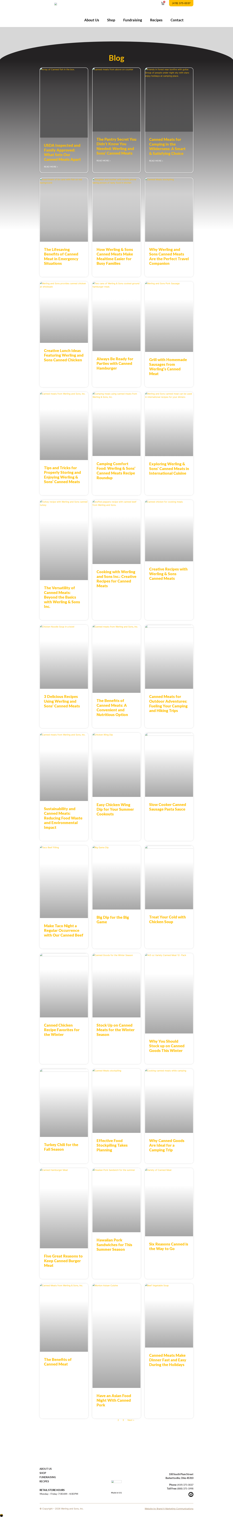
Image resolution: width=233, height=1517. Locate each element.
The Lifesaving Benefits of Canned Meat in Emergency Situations (61, 256)
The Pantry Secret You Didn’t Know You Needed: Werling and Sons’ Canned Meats (116, 146)
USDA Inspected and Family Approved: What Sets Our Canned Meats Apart (62, 152)
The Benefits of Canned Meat (58, 1361)
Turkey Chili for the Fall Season (61, 1147)
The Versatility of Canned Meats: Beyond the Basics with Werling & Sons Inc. (62, 597)
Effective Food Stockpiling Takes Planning (112, 1145)
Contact (177, 20)
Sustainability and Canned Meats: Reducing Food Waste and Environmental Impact (63, 818)
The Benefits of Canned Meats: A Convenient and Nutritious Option (112, 707)
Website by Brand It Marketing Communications (169, 1508)
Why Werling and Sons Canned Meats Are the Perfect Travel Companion (169, 256)
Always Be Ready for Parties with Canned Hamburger (115, 363)
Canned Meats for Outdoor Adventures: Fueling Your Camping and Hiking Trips (168, 703)
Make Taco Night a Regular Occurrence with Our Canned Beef (63, 930)
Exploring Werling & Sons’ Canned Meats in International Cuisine (169, 468)
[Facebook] (191, 1494)
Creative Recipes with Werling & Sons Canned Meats (168, 574)
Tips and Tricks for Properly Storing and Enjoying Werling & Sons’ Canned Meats (62, 474)
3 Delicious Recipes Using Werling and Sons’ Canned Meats (62, 701)
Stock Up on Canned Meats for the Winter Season (116, 1030)
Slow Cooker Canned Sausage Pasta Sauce (167, 806)
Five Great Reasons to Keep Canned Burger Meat (63, 1261)
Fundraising (132, 20)
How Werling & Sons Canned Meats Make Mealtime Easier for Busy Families (115, 256)
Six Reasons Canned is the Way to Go (168, 1246)
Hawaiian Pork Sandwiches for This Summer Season (114, 1245)
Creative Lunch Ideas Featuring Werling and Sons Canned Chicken (63, 355)
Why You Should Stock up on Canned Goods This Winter (166, 1046)
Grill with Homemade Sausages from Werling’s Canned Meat (168, 366)
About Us (91, 20)
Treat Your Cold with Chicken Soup (167, 919)
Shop (111, 20)
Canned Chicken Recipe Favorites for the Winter (62, 1030)
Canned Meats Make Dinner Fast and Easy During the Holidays (167, 1360)
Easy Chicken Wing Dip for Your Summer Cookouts (115, 809)
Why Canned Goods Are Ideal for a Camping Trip (166, 1145)
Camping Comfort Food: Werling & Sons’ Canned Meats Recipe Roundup (116, 470)
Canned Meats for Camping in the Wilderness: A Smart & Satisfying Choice (167, 146)
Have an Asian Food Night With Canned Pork (114, 1400)
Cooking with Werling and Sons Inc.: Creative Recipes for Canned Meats (116, 578)
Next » (131, 1420)
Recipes (156, 20)
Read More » (51, 166)
